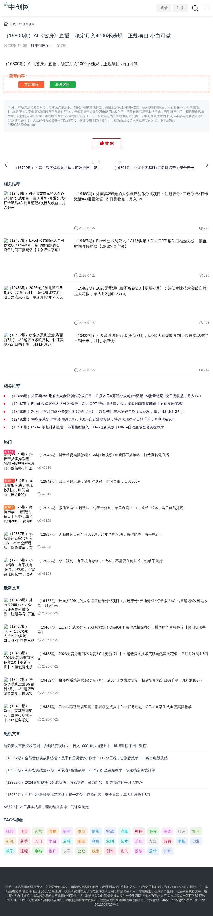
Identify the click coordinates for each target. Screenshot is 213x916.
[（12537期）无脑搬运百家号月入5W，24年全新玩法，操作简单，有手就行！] (19, 541)
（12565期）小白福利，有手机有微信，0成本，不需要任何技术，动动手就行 (100, 561)
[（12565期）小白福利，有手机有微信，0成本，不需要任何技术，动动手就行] (19, 567)
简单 (196, 831)
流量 (124, 831)
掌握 (182, 841)
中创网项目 (27, 24)
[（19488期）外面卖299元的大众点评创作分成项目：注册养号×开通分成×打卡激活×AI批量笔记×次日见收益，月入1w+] (35, 211)
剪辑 (167, 841)
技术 (124, 841)
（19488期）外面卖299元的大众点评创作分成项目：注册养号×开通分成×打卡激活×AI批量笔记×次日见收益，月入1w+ (141, 196)
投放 (139, 851)
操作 (67, 831)
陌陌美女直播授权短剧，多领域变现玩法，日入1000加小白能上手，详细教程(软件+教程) (76, 746)
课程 (153, 831)
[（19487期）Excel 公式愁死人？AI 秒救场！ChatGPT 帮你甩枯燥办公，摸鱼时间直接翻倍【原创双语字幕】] (35, 258)
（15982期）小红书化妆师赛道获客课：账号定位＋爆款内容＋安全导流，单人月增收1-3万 (77, 795)
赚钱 (38, 851)
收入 (124, 851)
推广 (53, 851)
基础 (167, 831)
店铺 (67, 841)
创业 (196, 841)
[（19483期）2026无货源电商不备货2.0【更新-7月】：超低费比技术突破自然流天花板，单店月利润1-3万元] (35, 305)
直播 (53, 831)
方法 (153, 841)
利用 (96, 841)
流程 (24, 851)
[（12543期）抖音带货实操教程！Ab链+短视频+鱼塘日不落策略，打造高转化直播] (19, 461)
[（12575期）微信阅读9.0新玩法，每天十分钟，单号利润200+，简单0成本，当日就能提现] (19, 514)
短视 (96, 831)
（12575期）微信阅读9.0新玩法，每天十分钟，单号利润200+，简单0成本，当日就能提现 (110, 508)
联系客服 (62, 84)
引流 (10, 841)
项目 (24, 831)
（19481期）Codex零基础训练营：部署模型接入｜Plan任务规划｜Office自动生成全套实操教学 (87, 427)
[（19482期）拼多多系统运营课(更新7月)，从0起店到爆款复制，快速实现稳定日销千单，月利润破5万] (35, 352)
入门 (38, 841)
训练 (167, 851)
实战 (110, 831)
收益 (81, 831)
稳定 (96, 851)
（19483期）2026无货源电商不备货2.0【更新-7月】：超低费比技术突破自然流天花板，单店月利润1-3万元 (140, 291)
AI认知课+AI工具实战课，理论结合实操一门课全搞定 (46, 807)
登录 (164, 8)
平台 (53, 841)
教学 (10, 851)
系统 (139, 841)
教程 (139, 831)
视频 (10, 831)
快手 (67, 851)
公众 (81, 851)
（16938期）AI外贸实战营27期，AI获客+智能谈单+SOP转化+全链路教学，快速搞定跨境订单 (79, 770)
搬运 (81, 841)
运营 (38, 831)
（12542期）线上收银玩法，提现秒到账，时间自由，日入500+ (88, 481)
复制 (110, 841)
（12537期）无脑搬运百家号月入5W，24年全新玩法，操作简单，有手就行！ (100, 534)
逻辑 (153, 851)
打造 (182, 831)
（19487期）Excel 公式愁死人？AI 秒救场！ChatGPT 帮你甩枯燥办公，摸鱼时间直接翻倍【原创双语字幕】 (140, 243)
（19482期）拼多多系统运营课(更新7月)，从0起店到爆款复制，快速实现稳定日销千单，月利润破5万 (141, 338)
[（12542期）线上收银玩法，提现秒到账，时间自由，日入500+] (19, 488)
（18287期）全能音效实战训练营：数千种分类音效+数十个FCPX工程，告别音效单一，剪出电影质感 (86, 758)
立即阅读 (31, 84)
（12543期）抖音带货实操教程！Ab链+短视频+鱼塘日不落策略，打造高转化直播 (103, 455)
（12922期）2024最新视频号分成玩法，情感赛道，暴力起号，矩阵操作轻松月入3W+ (73, 782)
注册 (180, 8)
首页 (13, 24)
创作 (110, 851)
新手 (24, 841)
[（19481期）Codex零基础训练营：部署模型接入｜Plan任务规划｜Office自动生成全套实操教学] (19, 713)
